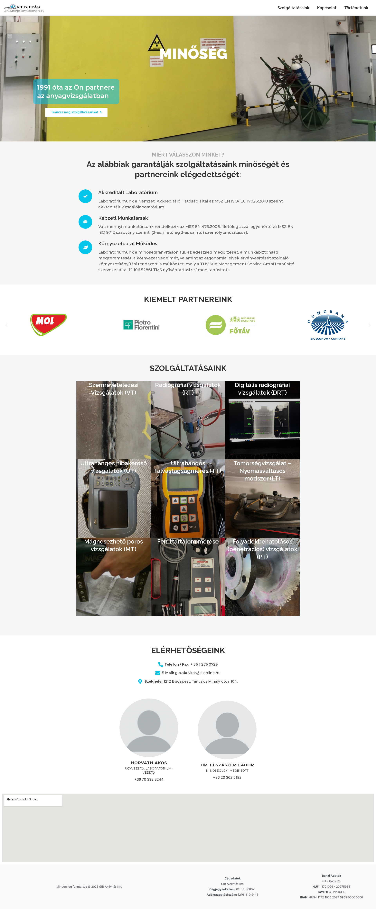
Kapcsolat (326, 7)
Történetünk (356, 7)
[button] (76, 112)
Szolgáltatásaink (293, 7)
